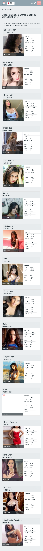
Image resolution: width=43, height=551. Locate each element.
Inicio (3, 9)
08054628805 (7, 457)
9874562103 (8, 163)
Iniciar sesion (35, 2)
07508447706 (8, 32)
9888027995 (7, 196)
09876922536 (7, 65)
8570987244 (8, 98)
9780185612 (7, 261)
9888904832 (8, 294)
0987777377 (8, 425)
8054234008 (7, 523)
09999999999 (7, 130)
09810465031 (7, 327)
